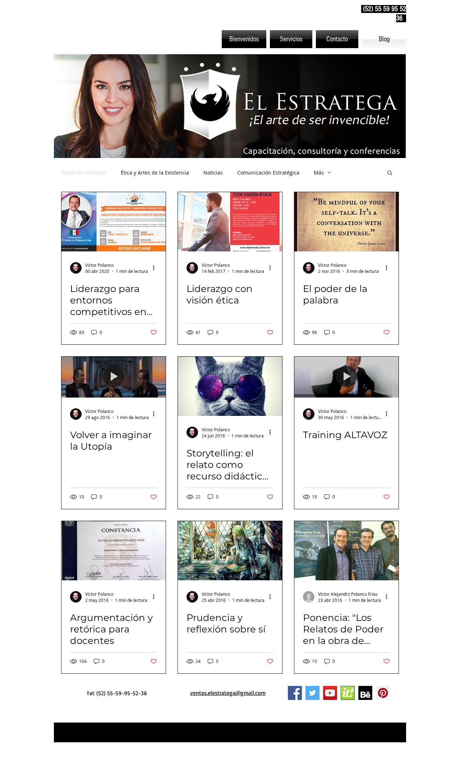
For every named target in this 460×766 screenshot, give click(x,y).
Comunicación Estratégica (268, 173)
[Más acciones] (156, 268)
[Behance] (365, 693)
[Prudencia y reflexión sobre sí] (230, 550)
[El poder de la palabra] (346, 221)
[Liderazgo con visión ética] (230, 221)
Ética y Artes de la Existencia (155, 173)
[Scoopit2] (348, 693)
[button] (291, 39)
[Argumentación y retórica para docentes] (113, 550)
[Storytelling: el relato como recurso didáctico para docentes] (230, 386)
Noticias (213, 173)
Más (319, 173)
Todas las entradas (83, 173)
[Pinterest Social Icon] (383, 693)
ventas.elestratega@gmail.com (228, 692)
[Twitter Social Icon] (312, 693)
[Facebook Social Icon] (295, 693)
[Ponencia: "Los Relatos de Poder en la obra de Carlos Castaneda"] (346, 550)
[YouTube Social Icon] (330, 693)
